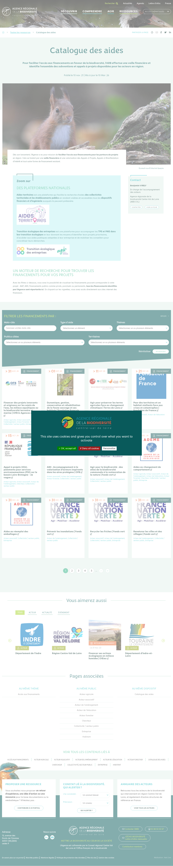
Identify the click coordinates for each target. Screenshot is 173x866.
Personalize (109, 448)
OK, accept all (68, 448)
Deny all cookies (90, 448)
